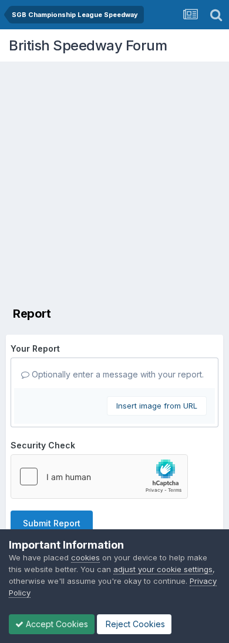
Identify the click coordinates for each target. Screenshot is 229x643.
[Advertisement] (114, 181)
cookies (85, 557)
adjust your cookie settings (163, 569)
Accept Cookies (55, 624)
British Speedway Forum (88, 45)
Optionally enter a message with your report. (116, 374)
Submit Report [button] (51, 523)
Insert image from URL (156, 405)
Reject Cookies (134, 624)
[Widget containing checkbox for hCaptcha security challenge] (99, 476)
